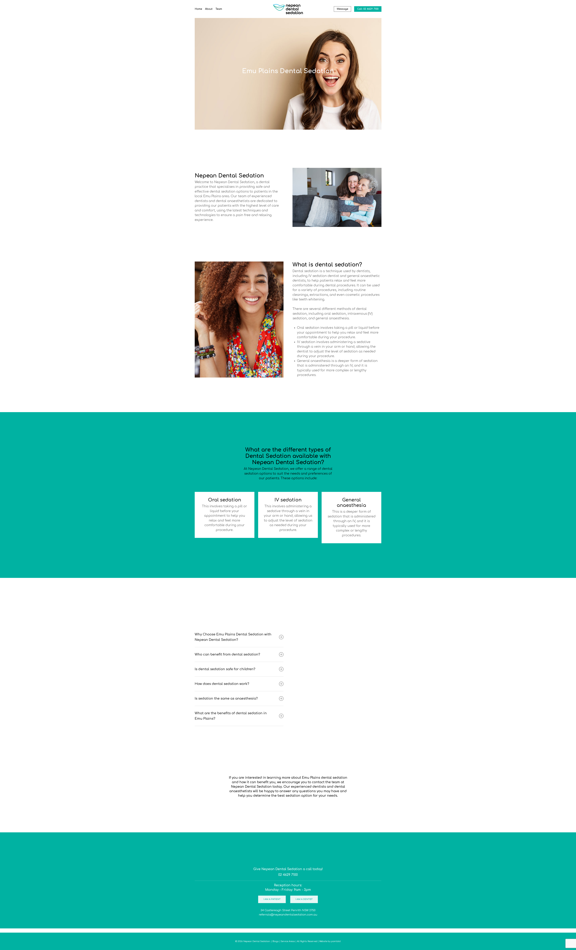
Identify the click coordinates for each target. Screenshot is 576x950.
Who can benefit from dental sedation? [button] (227, 654)
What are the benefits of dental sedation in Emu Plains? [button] (231, 715)
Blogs (275, 941)
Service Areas (288, 941)
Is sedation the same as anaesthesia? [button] (226, 698)
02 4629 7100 (288, 875)
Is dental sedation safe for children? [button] (225, 669)
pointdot (336, 941)
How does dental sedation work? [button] (222, 684)
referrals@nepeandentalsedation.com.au (288, 914)
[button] (272, 899)
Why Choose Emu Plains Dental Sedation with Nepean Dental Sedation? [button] (233, 637)
